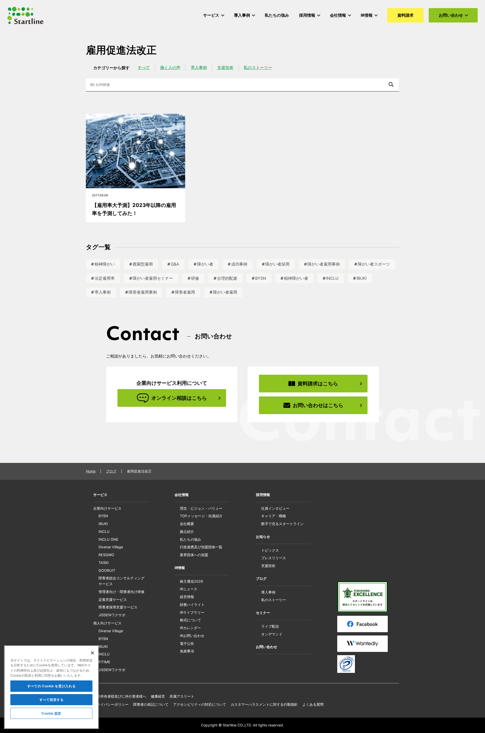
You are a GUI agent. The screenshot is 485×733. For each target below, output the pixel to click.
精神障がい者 (296, 278)
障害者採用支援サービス (118, 607)
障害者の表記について (150, 704)
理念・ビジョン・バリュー (201, 508)
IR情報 (180, 567)
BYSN (260, 278)
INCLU (332, 278)
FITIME (104, 662)
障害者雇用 (185, 292)
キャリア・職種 (273, 516)
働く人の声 (170, 67)
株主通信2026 (191, 581)
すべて (144, 67)
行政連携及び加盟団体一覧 (201, 547)
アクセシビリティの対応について (199, 704)
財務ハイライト (192, 604)
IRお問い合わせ (192, 635)
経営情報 (187, 597)
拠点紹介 (187, 531)
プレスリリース (273, 558)
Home (90, 471)
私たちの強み (190, 539)
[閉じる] (92, 652)
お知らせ (263, 536)
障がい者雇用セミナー (153, 278)
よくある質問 (313, 704)
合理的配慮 (227, 278)
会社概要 (187, 524)
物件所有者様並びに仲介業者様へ (119, 696)
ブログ (111, 471)
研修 (195, 278)
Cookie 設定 (51, 713)
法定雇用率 (104, 278)
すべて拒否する (51, 700)
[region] (51, 687)
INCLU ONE (108, 539)
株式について (190, 620)
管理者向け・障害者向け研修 (121, 591)
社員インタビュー (275, 508)
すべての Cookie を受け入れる (51, 686)
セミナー (263, 612)
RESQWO (106, 555)
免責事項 (187, 651)
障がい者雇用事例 (323, 264)
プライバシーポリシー (111, 704)
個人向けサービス (107, 623)
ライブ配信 (270, 626)
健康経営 (158, 696)
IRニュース (188, 589)
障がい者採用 (277, 264)
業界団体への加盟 (194, 555)
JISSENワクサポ (112, 615)
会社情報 (182, 494)
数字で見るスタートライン (282, 524)
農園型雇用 (143, 264)
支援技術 (225, 67)
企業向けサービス (107, 508)
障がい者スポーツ (374, 264)
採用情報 (263, 494)
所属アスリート (181, 696)
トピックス (270, 550)
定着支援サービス (113, 599)
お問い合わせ (266, 647)
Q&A (175, 264)
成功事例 (239, 264)
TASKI (104, 562)
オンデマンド (271, 634)
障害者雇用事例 (143, 292)
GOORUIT (107, 570)
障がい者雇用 (225, 292)
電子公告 (187, 643)
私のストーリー (258, 67)
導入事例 (199, 67)
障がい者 (205, 264)
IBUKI (361, 278)
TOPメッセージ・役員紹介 (201, 516)
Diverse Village (111, 547)
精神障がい (104, 264)
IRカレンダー (190, 628)
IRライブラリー (192, 612)
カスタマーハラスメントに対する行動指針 (264, 704)
